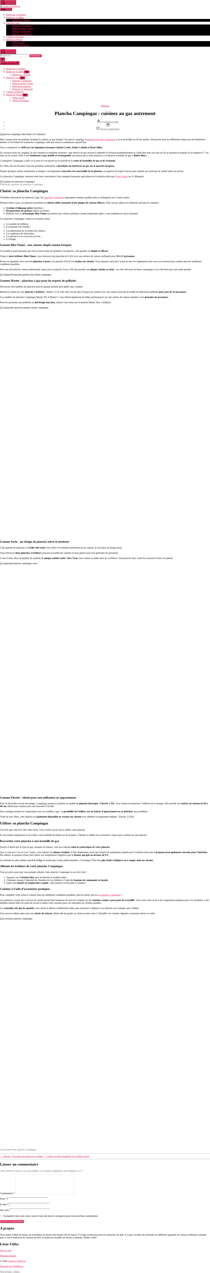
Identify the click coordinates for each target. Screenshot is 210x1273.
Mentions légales (8, 1256)
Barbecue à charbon (16, 14)
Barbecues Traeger (21, 20)
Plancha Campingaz (22, 25)
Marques (105, 106)
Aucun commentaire (110, 129)
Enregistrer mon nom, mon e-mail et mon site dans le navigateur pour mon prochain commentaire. (51, 1216)
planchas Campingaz (54, 197)
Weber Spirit (18, 42)
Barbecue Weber (14, 39)
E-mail (4, 1204)
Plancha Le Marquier (22, 34)
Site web (4, 1210)
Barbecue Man (112, 122)
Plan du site (5, 1250)
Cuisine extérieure (15, 37)
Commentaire (7, 1193)
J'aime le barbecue (17, 1261)
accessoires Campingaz (109, 895)
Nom (3, 1198)
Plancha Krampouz (21, 31)
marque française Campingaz (101, 139)
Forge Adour (121, 176)
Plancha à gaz (13, 23)
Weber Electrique (20, 45)
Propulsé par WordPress (11, 1266)
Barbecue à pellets (15, 17)
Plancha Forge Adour (22, 28)
